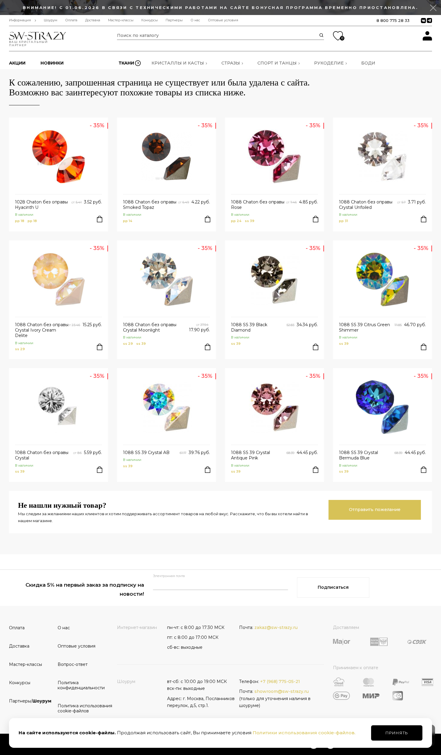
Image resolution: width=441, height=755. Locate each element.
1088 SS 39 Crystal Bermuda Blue (358, 455)
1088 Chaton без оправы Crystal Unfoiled (365, 204)
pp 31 (343, 221)
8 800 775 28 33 (393, 20)
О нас (195, 20)
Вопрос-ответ (73, 664)
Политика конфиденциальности (80, 685)
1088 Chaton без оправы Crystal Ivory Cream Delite (41, 330)
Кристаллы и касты (178, 63)
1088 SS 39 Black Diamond (249, 327)
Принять (397, 732)
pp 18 (19, 221)
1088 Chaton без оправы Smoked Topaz (149, 204)
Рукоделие (329, 63)
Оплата (71, 20)
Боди (368, 63)
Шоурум (50, 20)
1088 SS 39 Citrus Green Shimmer (364, 327)
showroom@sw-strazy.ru (281, 691)
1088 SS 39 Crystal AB (146, 452)
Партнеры (174, 20)
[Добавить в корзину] (99, 219)
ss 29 (20, 349)
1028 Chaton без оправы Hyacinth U (41, 204)
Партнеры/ (30, 701)
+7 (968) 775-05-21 (280, 681)
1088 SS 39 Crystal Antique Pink (250, 455)
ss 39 (249, 221)
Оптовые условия (223, 20)
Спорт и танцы (277, 63)
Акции (17, 63)
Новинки (52, 63)
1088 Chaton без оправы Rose (257, 204)
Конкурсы (149, 20)
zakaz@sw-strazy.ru (276, 627)
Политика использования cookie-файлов (80, 708)
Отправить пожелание (374, 509)
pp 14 (127, 221)
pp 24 (236, 221)
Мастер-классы (121, 20)
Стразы (230, 63)
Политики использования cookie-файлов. (304, 732)
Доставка (92, 20)
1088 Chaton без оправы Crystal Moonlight (149, 327)
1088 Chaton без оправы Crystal (41, 455)
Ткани (126, 63)
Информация (20, 20)
